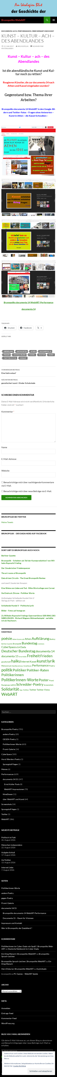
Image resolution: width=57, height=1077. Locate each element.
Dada (23, 647)
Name (4, 447)
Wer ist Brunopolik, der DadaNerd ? (16, 928)
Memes (4, 769)
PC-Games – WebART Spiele (26, 974)
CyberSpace (8, 647)
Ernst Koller (23, 656)
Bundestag (29, 643)
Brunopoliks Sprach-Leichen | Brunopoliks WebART (23, 961)
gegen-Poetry (7, 898)
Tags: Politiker (24, 690)
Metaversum (6, 666)
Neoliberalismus (17, 666)
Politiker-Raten (38, 670)
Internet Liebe (7, 867)
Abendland (8, 351)
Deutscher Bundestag (18, 651)
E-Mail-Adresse (8, 459)
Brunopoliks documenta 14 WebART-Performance (28, 302)
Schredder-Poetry (29, 684)
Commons (40, 644)
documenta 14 (29, 309)
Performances (24, 31)
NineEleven (27, 666)
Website (5, 470)
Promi (51, 681)
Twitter (32, 689)
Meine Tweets (7, 522)
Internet (25, 661)
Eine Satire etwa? (10, 371)
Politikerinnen (12, 674)
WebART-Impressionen (14, 789)
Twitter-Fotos (10, 358)
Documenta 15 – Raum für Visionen (18, 918)
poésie (6, 638)
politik (6, 669)
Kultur (42, 355)
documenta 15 (10, 656)
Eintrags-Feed (7, 1013)
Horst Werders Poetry (10, 759)
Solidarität (10, 689)
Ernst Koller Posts (12, 784)
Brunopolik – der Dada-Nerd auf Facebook (23, 533)
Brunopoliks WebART (13, 20)
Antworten (22, 351)
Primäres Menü (53, 20)
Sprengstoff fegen (10, 764)
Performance (40, 665)
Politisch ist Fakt (8, 837)
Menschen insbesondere (11, 845)
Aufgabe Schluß (8, 852)
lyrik (51, 661)
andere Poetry (9, 734)
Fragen (7, 355)
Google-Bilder (20, 355)
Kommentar (7, 411)
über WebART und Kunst (43, 31)
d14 (18, 647)
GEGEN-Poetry (9, 739)
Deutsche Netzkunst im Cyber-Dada (23, 949)
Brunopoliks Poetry (9, 729)
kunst (51, 355)
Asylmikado (41, 969)
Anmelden (5, 1008)
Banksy (52, 639)
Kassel (32, 355)
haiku (16, 661)
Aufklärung (40, 638)
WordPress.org (7, 1023)
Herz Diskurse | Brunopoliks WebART (17, 969)
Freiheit (33, 656)
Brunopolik (17, 644)
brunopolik (23, 46)
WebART (23, 358)
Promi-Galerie (9, 749)
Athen (33, 351)
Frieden (46, 656)
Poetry (52, 666)
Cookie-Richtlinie (19, 1066)
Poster (44, 680)
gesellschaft (6, 662)
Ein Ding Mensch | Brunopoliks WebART (18, 954)
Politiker (19, 670)
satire (13, 685)
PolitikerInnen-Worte (19, 679)
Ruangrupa (5, 685)
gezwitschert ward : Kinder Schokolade (18, 381)
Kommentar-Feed (9, 1018)
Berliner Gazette (6, 644)
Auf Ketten (6, 860)
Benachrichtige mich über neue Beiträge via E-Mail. (28, 491)
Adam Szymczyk (18, 639)
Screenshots (48, 685)
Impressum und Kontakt (11, 923)
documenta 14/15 (9, 31)
